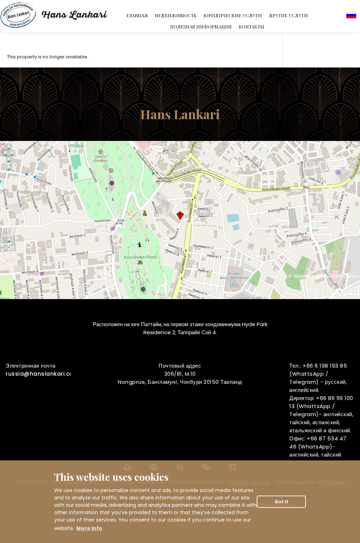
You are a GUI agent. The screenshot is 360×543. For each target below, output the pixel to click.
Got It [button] (281, 502)
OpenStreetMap (311, 276)
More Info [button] (89, 528)
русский (351, 15)
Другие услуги (288, 15)
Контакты (251, 27)
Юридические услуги (233, 15)
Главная (137, 15)
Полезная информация (201, 27)
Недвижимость (176, 15)
